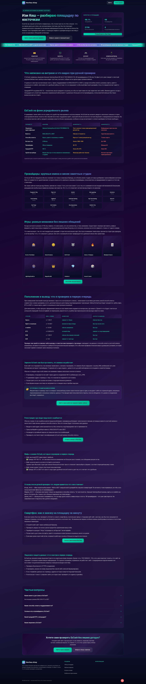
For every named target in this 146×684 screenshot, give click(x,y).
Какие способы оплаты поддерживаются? (38, 605)
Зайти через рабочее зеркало (34, 38)
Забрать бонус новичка (82, 650)
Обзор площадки (68, 664)
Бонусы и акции (68, 670)
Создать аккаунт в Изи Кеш (73, 439)
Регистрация (119, 2)
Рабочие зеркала (68, 667)
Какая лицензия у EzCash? (33, 622)
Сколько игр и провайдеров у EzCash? (37, 611)
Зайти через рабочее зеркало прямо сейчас (73, 403)
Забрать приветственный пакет (59, 38)
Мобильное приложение (70, 673)
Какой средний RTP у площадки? (35, 617)
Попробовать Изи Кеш (103, 34)
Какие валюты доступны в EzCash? (36, 595)
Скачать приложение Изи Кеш (73, 540)
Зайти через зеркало (62, 650)
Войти (110, 2)
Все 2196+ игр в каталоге (73, 281)
